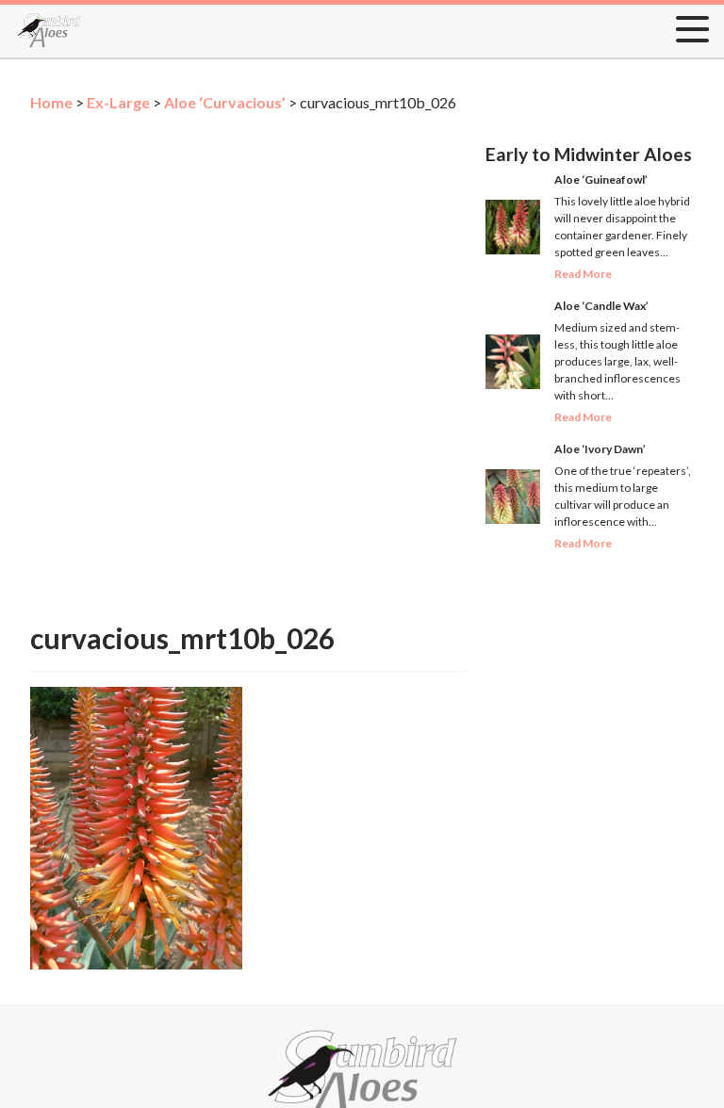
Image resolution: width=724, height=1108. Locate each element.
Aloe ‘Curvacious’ (225, 102)
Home (51, 102)
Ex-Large (118, 102)
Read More (583, 274)
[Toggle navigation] (687, 25)
